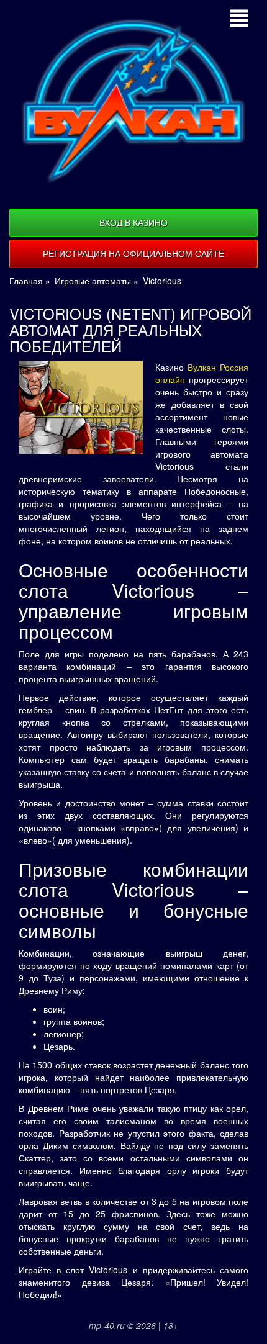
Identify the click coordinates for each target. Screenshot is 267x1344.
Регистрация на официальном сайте (133, 253)
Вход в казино (133, 222)
